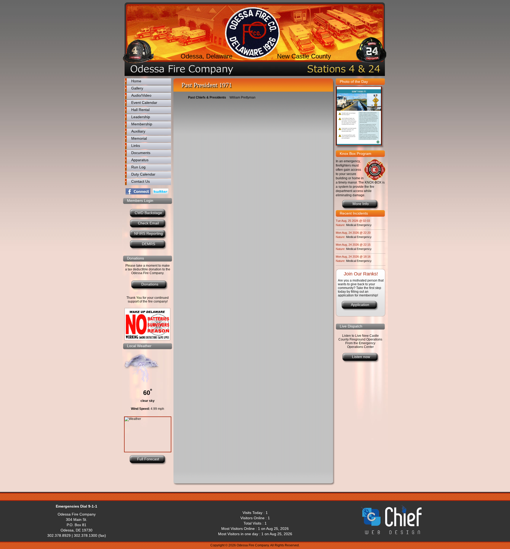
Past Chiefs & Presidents (207, 97)
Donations (149, 284)
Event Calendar (144, 102)
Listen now (361, 357)
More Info (360, 204)
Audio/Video (141, 95)
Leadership (140, 117)
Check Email (148, 223)
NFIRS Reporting (148, 233)
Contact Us (140, 181)
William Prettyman (243, 97)
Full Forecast (148, 459)
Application (360, 305)
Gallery (137, 88)
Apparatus (139, 160)
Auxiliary (138, 131)
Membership (141, 124)
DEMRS (148, 244)
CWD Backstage (148, 213)
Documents (140, 153)
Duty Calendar (143, 174)
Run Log (138, 167)
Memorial (139, 138)
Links (135, 145)
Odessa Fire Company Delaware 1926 (252, 33)
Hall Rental (140, 110)
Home (136, 81)
